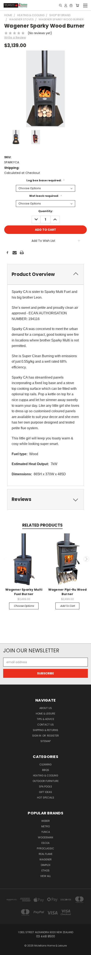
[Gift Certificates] (71, 5)
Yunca (45, 832)
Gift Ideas (45, 792)
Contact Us (45, 724)
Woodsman (45, 837)
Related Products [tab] (42, 525)
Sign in (37, 735)
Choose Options (24, 606)
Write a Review (15, 37)
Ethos (45, 870)
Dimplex (45, 865)
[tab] (45, 274)
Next (86, 559)
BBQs (45, 770)
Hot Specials (45, 797)
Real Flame (45, 854)
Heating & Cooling (45, 775)
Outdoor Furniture (46, 781)
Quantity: (45, 211)
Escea (45, 843)
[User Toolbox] (65, 5)
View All (45, 876)
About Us (45, 708)
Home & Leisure (45, 713)
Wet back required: (45, 196)
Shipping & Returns (45, 730)
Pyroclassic (45, 848)
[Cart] (77, 5)
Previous (5, 559)
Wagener (45, 859)
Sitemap (45, 741)
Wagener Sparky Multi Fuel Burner (23, 591)
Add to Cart (67, 606)
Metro (45, 826)
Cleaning (45, 764)
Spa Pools (45, 786)
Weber (45, 821)
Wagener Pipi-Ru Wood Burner (67, 591)
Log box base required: (45, 180)
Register (53, 735)
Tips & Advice (45, 719)
